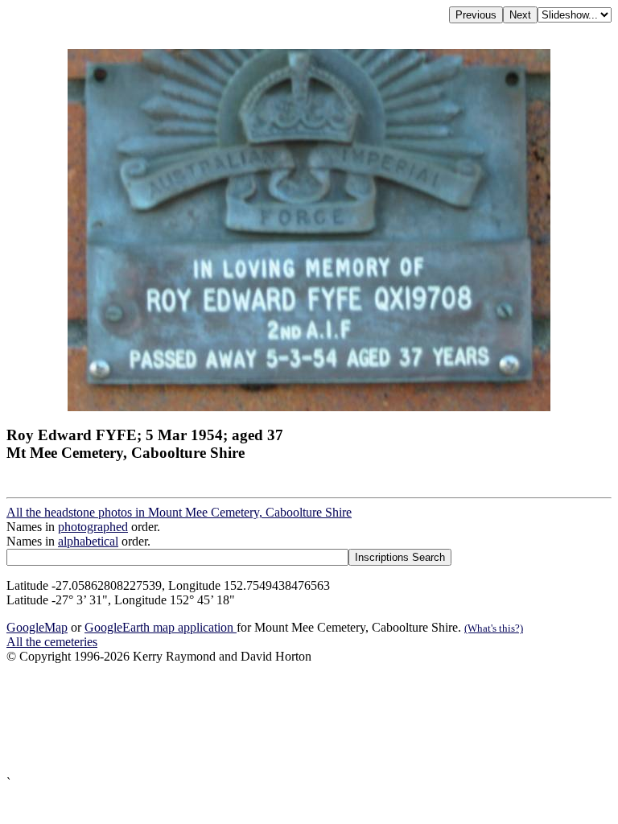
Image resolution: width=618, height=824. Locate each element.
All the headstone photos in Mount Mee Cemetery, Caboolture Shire (179, 512)
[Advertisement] (309, 720)
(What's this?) (493, 628)
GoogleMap (37, 627)
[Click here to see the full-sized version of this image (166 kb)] (309, 407)
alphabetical (88, 541)
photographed (93, 527)
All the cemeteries (51, 642)
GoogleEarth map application (160, 627)
